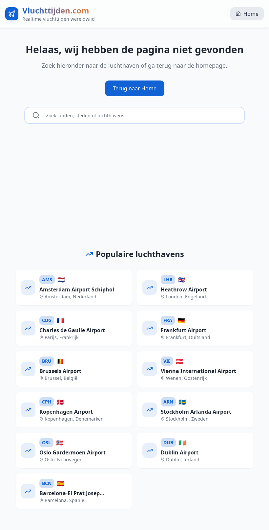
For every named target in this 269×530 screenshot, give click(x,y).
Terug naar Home (134, 88)
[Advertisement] (134, 199)
